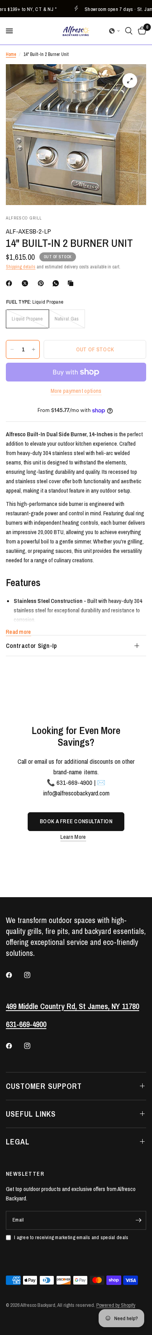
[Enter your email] (138, 1220)
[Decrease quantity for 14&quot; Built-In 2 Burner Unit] (12, 349)
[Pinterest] (42, 283)
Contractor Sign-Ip (31, 645)
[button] (114, 30)
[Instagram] (32, 975)
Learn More (73, 836)
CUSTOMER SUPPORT (44, 1086)
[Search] (128, 31)
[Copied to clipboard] (72, 283)
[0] (140, 31)
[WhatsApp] (57, 283)
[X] (26, 283)
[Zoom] (129, 80)
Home (11, 54)
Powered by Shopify (115, 1305)
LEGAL (18, 1141)
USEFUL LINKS (31, 1113)
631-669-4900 (26, 1024)
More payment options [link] (76, 390)
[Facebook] (10, 283)
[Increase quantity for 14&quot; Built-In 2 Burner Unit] (33, 349)
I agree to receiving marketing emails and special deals (71, 1237)
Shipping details (20, 267)
